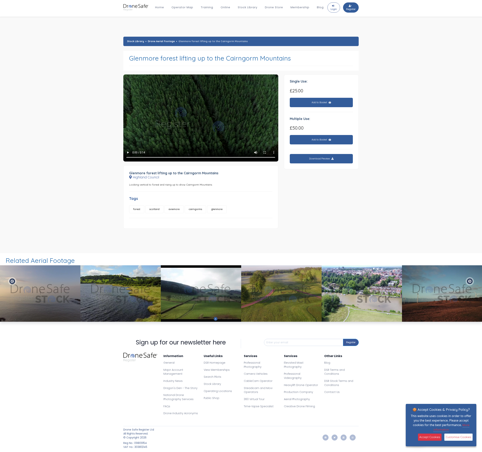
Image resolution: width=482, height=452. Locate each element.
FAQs (166, 406)
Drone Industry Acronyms (180, 413)
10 (266, 319)
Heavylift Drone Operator (301, 385)
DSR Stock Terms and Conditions (338, 383)
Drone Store (274, 7)
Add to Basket (320, 102)
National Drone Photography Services (178, 397)
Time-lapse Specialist (259, 406)
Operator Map (182, 7)
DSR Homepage (214, 363)
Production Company (298, 392)
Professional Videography (293, 376)
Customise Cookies (458, 437)
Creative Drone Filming (299, 406)
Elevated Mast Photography (294, 365)
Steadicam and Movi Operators (258, 390)
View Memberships (217, 370)
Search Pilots (212, 377)
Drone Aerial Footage (161, 41)
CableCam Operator (258, 381)
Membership (300, 7)
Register (350, 342)
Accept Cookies (429, 437)
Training (207, 7)
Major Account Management (173, 372)
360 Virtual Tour (254, 399)
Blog (320, 7)
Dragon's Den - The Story (180, 388)
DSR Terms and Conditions (334, 372)
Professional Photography (253, 365)
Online (225, 7)
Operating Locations (218, 391)
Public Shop (211, 398)
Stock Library (247, 7)
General (169, 363)
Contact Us (332, 392)
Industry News (173, 381)
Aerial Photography (297, 399)
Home (159, 7)
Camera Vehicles (256, 374)
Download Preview (319, 158)
